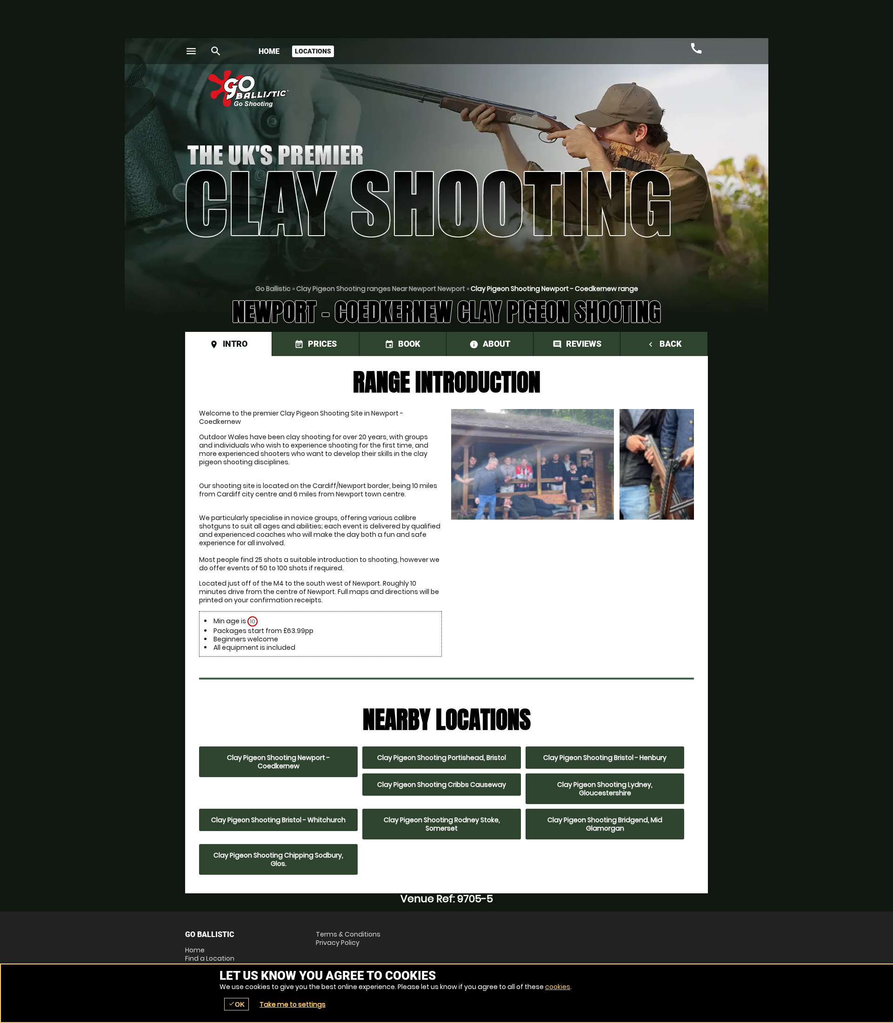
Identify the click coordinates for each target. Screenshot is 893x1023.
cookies (557, 986)
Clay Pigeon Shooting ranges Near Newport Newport (380, 288)
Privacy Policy (338, 942)
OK (236, 1004)
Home (269, 51)
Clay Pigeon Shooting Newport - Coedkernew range (554, 288)
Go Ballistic (273, 288)
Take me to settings (293, 1004)
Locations (313, 51)
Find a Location (209, 958)
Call (696, 48)
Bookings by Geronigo (545, 92)
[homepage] (378, 89)
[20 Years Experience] (652, 92)
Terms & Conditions (348, 934)
